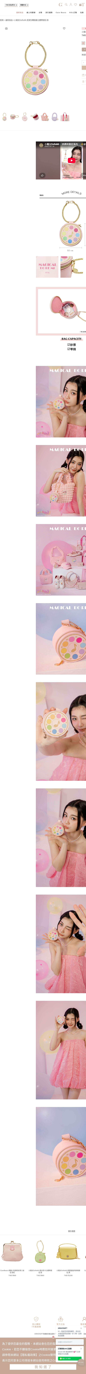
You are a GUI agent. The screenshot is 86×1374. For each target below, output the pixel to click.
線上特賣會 (31, 12)
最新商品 (20, 12)
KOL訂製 (73, 12)
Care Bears (61, 12)
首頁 (2, 20)
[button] (67, 67)
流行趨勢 (49, 12)
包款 (82, 12)
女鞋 (40, 12)
